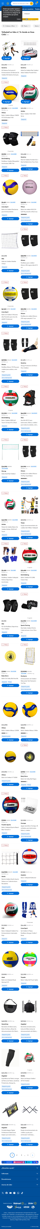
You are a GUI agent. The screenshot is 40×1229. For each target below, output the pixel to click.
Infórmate (5, 1173)
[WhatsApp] (18, 1193)
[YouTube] (10, 1193)
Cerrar (19, 19)
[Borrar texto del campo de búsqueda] (28, 3)
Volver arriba (35, 1226)
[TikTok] (22, 1193)
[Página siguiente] (32, 1155)
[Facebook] (6, 1193)
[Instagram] (14, 1193)
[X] (3, 1193)
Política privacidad (6, 1226)
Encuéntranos (6, 1179)
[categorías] (31, 3)
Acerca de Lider (7, 1185)
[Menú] (3, 3)
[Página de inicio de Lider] (7, 3)
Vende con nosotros (26, 9)
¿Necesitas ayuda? (8, 1168)
